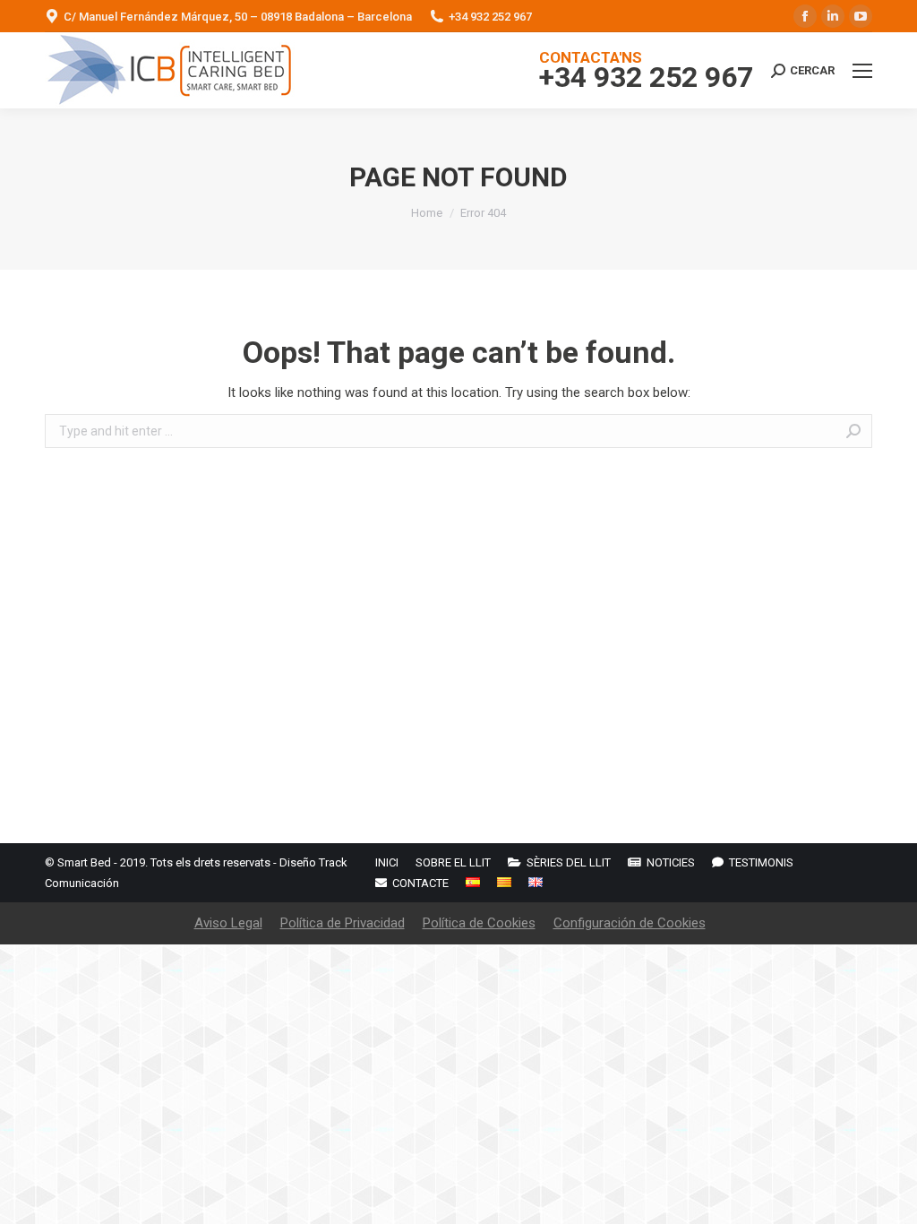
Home (426, 213)
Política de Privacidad (342, 923)
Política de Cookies (479, 923)
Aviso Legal (228, 923)
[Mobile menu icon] (862, 71)
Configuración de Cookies (629, 923)
